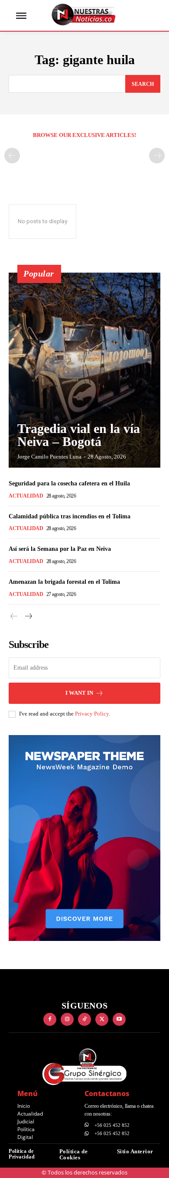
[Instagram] (67, 1019)
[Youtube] (119, 1019)
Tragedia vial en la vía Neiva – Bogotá (78, 435)
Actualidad (26, 496)
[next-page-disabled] (157, 155)
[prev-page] (12, 155)
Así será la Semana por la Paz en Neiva (60, 549)
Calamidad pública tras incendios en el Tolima (69, 516)
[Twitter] (101, 1019)
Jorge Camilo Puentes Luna (49, 456)
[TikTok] (84, 1019)
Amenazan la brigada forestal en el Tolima (64, 582)
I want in (79, 693)
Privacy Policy (92, 713)
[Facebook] (49, 1019)
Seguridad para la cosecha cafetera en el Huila (69, 483)
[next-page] (28, 616)
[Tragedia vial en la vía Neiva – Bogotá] (84, 370)
